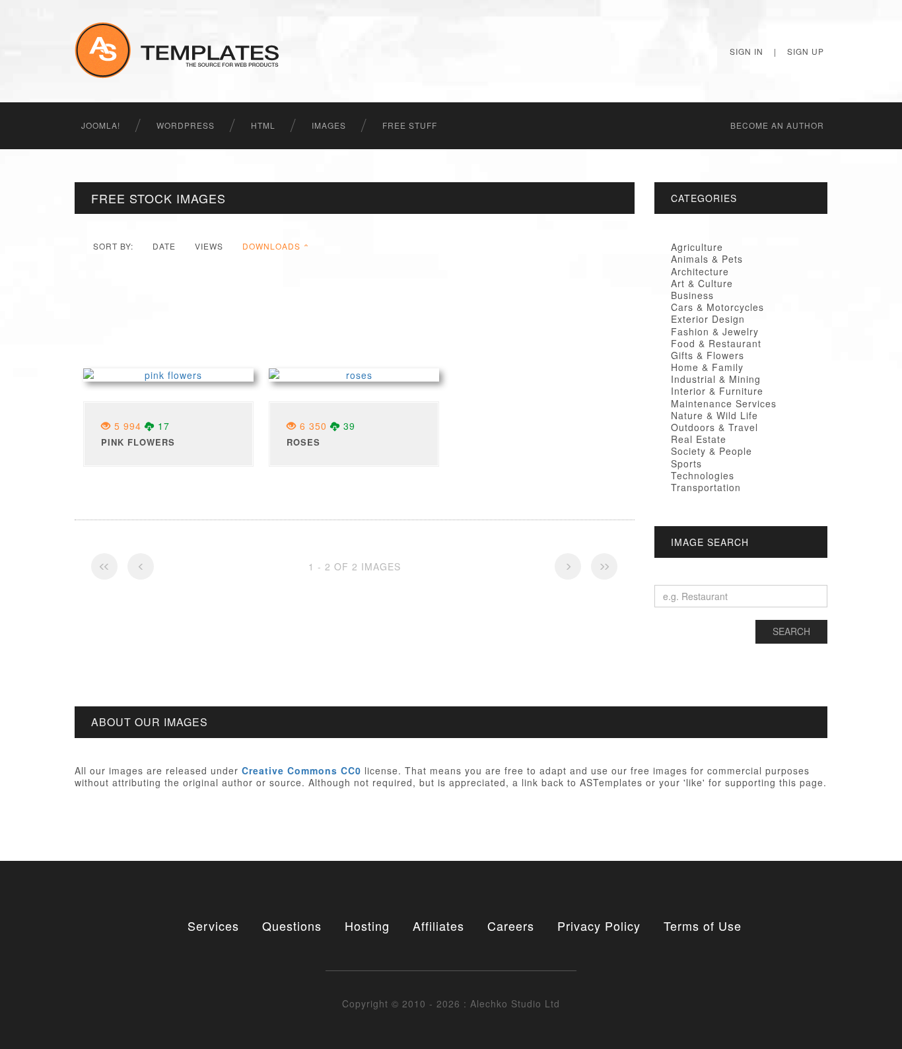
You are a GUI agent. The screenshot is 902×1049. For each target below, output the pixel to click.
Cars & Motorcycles (717, 307)
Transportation (706, 487)
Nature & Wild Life (714, 415)
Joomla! (100, 125)
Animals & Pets (707, 258)
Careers (510, 925)
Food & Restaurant (716, 343)
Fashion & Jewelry (715, 331)
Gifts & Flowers (707, 355)
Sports (686, 463)
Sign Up (805, 51)
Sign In (746, 51)
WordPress (185, 125)
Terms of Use (703, 925)
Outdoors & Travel (714, 427)
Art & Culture (702, 283)
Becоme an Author (777, 125)
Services (213, 925)
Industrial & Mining (716, 379)
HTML (263, 125)
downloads (271, 246)
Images (329, 125)
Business (692, 295)
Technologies (702, 475)
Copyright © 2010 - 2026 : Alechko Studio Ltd (451, 1003)
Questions (292, 925)
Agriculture (697, 247)
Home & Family (707, 367)
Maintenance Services (724, 403)
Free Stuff (409, 125)
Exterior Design (708, 318)
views (209, 246)
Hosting (367, 925)
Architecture (700, 271)
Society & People (711, 450)
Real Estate (698, 439)
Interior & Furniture (717, 390)
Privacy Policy (599, 925)
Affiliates (438, 925)
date (164, 246)
